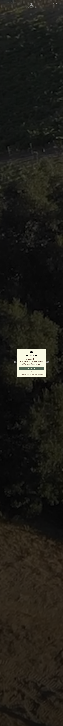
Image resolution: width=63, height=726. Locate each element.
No (31, 371)
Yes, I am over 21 (31, 368)
